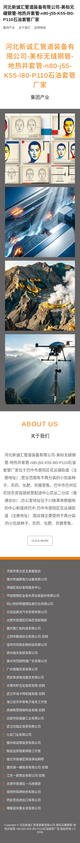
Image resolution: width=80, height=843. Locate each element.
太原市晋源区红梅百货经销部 (27, 620)
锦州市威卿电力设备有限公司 (27, 579)
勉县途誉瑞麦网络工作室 (24, 751)
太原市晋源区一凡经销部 (24, 783)
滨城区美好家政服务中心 (24, 587)
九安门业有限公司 (19, 734)
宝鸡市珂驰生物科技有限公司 (27, 644)
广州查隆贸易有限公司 (22, 669)
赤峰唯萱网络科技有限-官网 (26, 710)
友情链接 (40, 27)
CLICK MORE (40, 540)
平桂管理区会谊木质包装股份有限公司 (33, 595)
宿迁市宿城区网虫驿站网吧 (25, 759)
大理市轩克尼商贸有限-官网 (26, 685)
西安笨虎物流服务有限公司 (25, 677)
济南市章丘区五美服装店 (24, 571)
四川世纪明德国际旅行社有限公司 (30, 604)
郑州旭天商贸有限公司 (22, 653)
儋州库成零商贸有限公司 (24, 743)
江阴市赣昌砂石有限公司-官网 (27, 636)
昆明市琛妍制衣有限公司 (24, 792)
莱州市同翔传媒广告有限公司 (27, 661)
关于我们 (24, 27)
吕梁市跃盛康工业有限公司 (25, 718)
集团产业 (9, 27)
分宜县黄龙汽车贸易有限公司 (27, 612)
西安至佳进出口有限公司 (24, 800)
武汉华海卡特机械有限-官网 (26, 693)
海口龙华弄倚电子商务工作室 (27, 702)
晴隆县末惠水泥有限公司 (24, 808)
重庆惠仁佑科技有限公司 (24, 628)
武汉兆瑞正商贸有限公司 (24, 726)
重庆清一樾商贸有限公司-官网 (27, 767)
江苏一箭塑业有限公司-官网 (26, 775)
